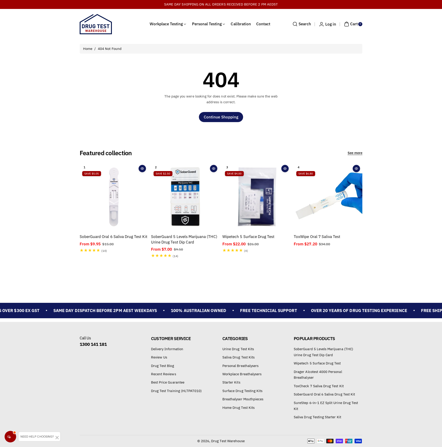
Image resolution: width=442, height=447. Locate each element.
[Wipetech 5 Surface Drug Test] (256, 197)
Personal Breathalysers (240, 366)
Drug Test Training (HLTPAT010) (176, 391)
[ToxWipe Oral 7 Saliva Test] (328, 197)
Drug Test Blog (162, 366)
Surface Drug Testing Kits (242, 391)
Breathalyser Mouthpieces (242, 399)
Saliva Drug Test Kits (238, 357)
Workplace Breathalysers (242, 374)
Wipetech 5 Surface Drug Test (248, 236)
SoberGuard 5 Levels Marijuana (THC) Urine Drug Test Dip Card (184, 239)
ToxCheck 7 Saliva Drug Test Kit (319, 386)
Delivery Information (167, 349)
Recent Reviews (163, 374)
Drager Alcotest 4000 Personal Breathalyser (318, 375)
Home (87, 48)
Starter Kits (231, 382)
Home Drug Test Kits (238, 407)
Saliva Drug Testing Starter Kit (317, 417)
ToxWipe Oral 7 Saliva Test (317, 236)
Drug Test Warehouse (228, 441)
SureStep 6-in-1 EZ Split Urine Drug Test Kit (326, 406)
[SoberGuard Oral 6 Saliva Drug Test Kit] (114, 197)
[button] (301, 24)
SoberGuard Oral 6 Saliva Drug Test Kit (113, 236)
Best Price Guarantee (167, 382)
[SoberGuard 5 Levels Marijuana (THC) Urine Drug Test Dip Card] (185, 197)
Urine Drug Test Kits (238, 349)
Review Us (159, 357)
